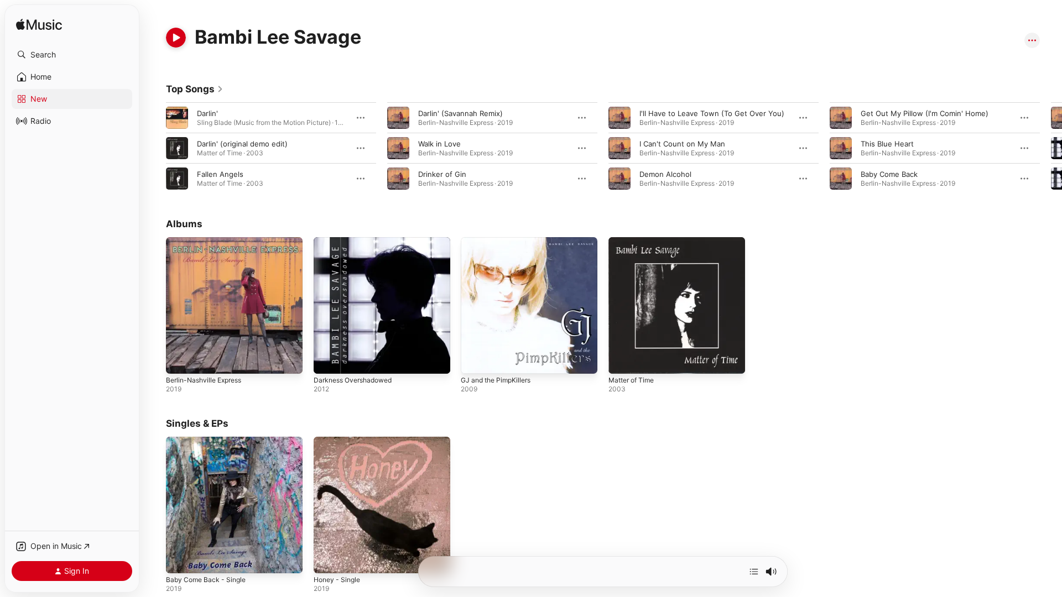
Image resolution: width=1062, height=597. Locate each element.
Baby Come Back (889, 174)
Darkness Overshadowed (357, 241)
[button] (72, 54)
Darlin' (207, 113)
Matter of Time (634, 241)
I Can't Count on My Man (682, 143)
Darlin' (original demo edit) (242, 143)
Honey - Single (339, 441)
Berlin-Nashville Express (207, 241)
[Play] (176, 38)
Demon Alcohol (665, 174)
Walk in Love (439, 143)
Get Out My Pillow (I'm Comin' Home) (924, 113)
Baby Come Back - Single (209, 441)
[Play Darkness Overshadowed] (327, 360)
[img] (39, 25)
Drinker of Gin (442, 174)
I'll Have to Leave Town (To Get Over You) (711, 113)
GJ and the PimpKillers (499, 241)
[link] (194, 89)
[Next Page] (1051, 148)
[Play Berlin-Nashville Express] (179, 360)
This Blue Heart (887, 143)
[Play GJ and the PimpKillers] (474, 360)
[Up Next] (754, 571)
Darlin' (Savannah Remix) (460, 113)
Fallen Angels (220, 174)
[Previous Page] (155, 148)
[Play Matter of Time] (622, 360)
